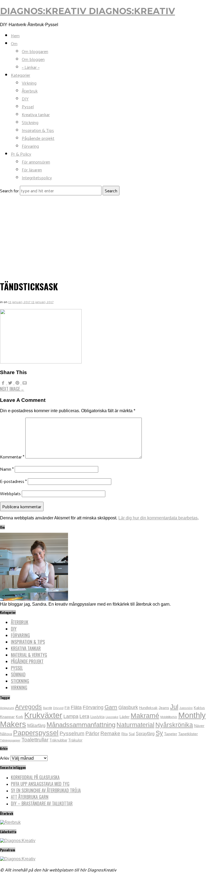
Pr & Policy (21, 154)
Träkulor (75, 740)
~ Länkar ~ (30, 67)
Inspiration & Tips (38, 130)
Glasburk (128, 707)
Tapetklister (188, 734)
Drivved (58, 708)
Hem (15, 35)
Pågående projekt (38, 138)
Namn (7, 469)
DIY (25, 99)
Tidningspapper (10, 740)
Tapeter (170, 734)
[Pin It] (17, 383)
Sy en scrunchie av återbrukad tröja (46, 790)
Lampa (70, 716)
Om (14, 43)
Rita (124, 734)
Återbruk (30, 91)
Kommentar (12, 457)
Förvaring (30, 146)
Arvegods (28, 706)
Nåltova (6, 734)
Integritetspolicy (37, 177)
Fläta (76, 707)
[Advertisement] (104, 236)
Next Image (12, 389)
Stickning (30, 122)
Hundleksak (148, 708)
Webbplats (10, 493)
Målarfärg (36, 725)
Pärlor (92, 733)
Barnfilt (47, 708)
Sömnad (18, 674)
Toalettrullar (34, 740)
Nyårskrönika (174, 725)
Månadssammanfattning (81, 724)
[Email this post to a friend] (24, 383)
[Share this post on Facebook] (3, 383)
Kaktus (199, 708)
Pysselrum (72, 733)
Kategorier (20, 75)
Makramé (145, 715)
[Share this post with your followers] (10, 383)
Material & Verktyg (29, 655)
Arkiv (4, 758)
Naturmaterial (135, 724)
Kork (19, 717)
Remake (110, 733)
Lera (84, 716)
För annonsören (36, 162)
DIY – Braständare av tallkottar (42, 803)
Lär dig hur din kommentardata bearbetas (158, 518)
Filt (67, 708)
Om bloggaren (35, 51)
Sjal (132, 734)
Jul (174, 706)
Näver (199, 725)
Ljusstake (112, 717)
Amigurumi (7, 708)
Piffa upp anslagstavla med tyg (40, 784)
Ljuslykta (97, 717)
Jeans (164, 708)
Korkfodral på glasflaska (35, 777)
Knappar (7, 716)
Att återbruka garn (29, 797)
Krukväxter (43, 715)
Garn (110, 707)
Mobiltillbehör (168, 717)
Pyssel (28, 106)
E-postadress (13, 481)
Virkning (29, 83)
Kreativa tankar (36, 114)
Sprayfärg (145, 733)
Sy (159, 733)
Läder (124, 716)
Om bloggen (33, 59)
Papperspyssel (36, 733)
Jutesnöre (186, 708)
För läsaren (32, 170)
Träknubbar (58, 740)
